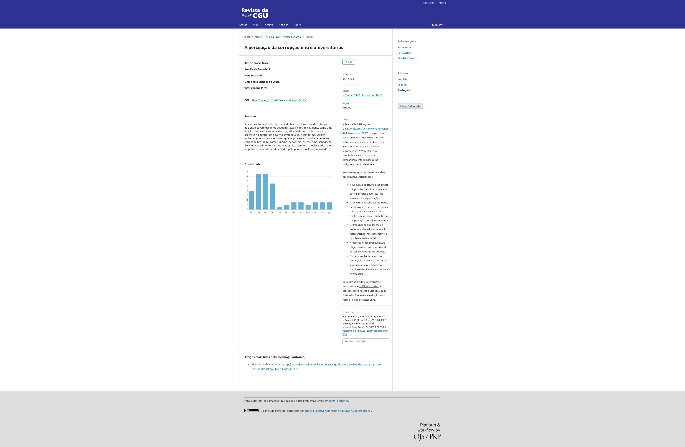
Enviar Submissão (410, 106)
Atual (256, 25)
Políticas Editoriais (369, 286)
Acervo (269, 25)
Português (404, 90)
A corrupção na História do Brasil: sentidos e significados (312, 364)
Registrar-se (428, 2)
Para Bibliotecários (407, 58)
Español (402, 84)
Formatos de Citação (356, 341)
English (402, 79)
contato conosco (338, 400)
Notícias (283, 25)
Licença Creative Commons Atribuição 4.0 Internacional (338, 410)
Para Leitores (405, 47)
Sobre (298, 25)
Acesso (243, 25)
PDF (349, 61)
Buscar (439, 25)
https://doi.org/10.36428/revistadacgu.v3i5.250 (279, 100)
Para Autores (405, 52)
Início (247, 36)
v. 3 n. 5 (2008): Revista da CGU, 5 (283, 36)
